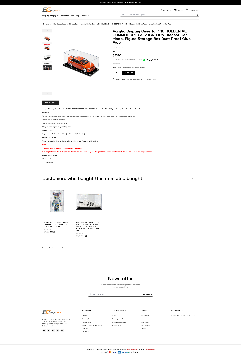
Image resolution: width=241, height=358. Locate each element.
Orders (143, 319)
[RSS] (53, 330)
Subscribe (146, 294)
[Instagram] (62, 330)
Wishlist (144, 328)
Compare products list (119, 322)
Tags (66, 103)
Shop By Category (49, 16)
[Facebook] (44, 330)
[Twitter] (48, 330)
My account (145, 316)
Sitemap (85, 316)
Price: (115, 52)
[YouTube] (57, 330)
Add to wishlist (120, 79)
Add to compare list (136, 79)
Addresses (145, 322)
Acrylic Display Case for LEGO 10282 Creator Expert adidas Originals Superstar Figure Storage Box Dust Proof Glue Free (87, 226)
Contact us (85, 16)
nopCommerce (132, 349)
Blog (77, 16)
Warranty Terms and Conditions (92, 325)
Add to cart (128, 73)
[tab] (50, 103)
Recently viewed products (120, 319)
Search (114, 316)
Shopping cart (146, 325)
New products (116, 325)
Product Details (50, 103)
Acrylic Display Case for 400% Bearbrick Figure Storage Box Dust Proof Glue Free (56, 224)
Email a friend (151, 79)
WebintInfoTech (150, 349)
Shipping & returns (88, 319)
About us (85, 328)
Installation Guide (67, 16)
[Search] (197, 15)
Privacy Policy (86, 322)
